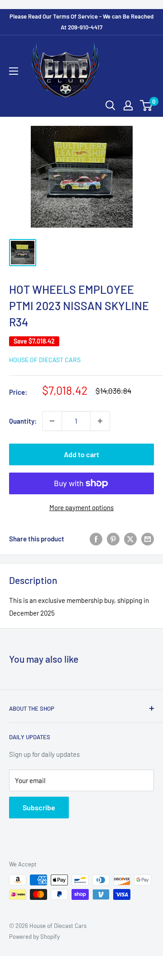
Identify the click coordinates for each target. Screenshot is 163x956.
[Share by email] (147, 538)
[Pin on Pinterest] (113, 538)
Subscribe (39, 807)
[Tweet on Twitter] (130, 538)
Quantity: (23, 421)
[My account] (128, 105)
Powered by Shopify (34, 936)
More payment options (81, 507)
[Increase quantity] (100, 420)
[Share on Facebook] (96, 538)
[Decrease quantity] (52, 420)
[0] (146, 105)
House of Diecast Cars (45, 359)
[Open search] (110, 105)
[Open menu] (13, 71)
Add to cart (81, 454)
